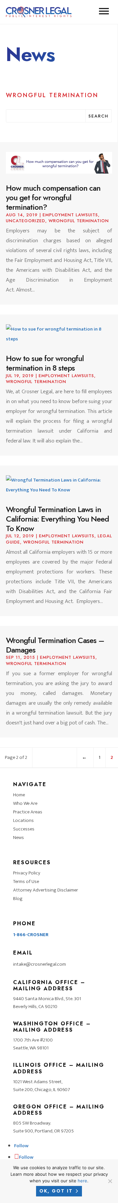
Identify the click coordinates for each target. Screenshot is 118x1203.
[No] (110, 1181)
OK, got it (56, 1191)
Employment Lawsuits (70, 215)
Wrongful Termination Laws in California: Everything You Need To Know (57, 519)
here (82, 1180)
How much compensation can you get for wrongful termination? (53, 197)
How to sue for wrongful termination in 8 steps (45, 363)
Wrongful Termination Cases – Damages (55, 644)
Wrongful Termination (79, 221)
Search (98, 116)
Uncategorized (25, 221)
